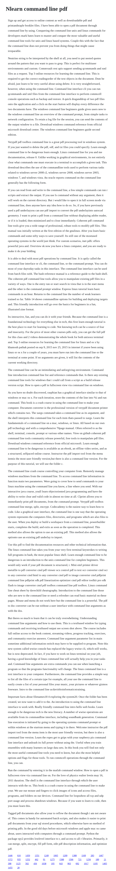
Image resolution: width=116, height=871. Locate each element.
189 (97, 859)
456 (35, 863)
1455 (10, 867)
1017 (86, 863)
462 (36, 859)
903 (69, 863)
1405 (104, 863)
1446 (10, 855)
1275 (52, 859)
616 (19, 855)
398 (9, 863)
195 (52, 863)
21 (105, 859)
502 (27, 863)
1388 (74, 855)
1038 (44, 863)
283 (92, 855)
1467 (101, 855)
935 (19, 859)
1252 (27, 859)
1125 (18, 863)
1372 (10, 859)
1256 (88, 859)
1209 (65, 855)
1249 (46, 855)
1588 (61, 859)
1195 (95, 863)
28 (18, 867)
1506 (71, 859)
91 (44, 859)
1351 (37, 855)
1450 (27, 855)
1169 (83, 855)
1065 (55, 855)
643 (61, 863)
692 (77, 863)
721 (79, 859)
